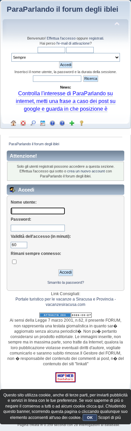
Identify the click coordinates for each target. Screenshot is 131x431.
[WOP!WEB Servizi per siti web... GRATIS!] (65, 381)
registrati (96, 38)
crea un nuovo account (86, 171)
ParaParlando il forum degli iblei (62, 9)
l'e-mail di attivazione (73, 43)
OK (90, 418)
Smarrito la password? (65, 282)
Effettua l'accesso (61, 38)
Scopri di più (109, 417)
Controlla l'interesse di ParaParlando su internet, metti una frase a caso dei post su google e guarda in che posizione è (66, 101)
